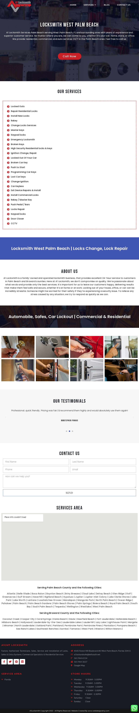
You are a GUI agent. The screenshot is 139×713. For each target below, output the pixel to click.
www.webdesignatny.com (98, 711)
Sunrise (64, 628)
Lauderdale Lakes (71, 622)
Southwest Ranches (47, 628)
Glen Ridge (118, 593)
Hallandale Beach (125, 619)
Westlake (85, 606)
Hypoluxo (68, 596)
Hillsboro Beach (10, 622)
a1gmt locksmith (14, 645)
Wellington (73, 606)
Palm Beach (19, 603)
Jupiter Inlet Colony (96, 596)
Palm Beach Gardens (39, 603)
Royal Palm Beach (119, 603)
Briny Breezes (72, 593)
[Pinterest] (16, 661)
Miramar (8, 625)
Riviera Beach (100, 603)
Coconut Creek (11, 619)
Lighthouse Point (117, 622)
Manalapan (69, 600)
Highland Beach (52, 596)
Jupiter (79, 596)
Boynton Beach (54, 593)
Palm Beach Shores (64, 603)
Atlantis (11, 593)
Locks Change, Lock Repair (100, 248)
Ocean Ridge (125, 600)
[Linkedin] (22, 661)
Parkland (58, 625)
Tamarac (75, 628)
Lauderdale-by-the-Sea (47, 622)
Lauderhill (88, 622)
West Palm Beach (102, 606)
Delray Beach (103, 593)
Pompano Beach (126, 625)
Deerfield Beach (86, 619)
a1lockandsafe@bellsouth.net (87, 654)
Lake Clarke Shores (119, 596)
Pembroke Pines (93, 625)
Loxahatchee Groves (49, 600)
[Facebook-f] (4, 661)
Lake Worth (19, 600)
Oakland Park (43, 625)
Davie (72, 619)
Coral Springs (44, 619)
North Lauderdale (24, 625)
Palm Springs (83, 603)
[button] (5, 417)
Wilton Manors (113, 628)
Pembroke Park (73, 625)
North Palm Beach (106, 600)
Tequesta (60, 606)
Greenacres (9, 596)
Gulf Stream (24, 596)
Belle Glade (23, 593)
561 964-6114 (80, 658)
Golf (128, 593)
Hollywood (26, 622)
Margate (132, 622)
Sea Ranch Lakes (25, 628)
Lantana (31, 600)
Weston (99, 628)
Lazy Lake (101, 622)
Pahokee (6, 603)
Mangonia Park (85, 600)
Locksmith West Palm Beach (69, 25)
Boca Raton (38, 593)
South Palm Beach (43, 606)
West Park (87, 628)
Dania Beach (60, 619)
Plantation (109, 625)
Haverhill (37, 596)
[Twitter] (10, 661)
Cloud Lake (88, 593)
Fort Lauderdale (105, 619)
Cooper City (27, 619)
